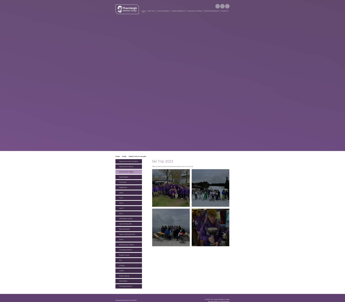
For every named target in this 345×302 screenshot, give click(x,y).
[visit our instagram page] (217, 6)
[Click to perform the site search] (227, 6)
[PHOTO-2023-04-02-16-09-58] (210, 188)
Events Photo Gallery (137, 156)
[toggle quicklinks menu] (222, 6)
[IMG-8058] (171, 188)
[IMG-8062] (210, 227)
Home (117, 156)
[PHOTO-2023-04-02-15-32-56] (171, 227)
